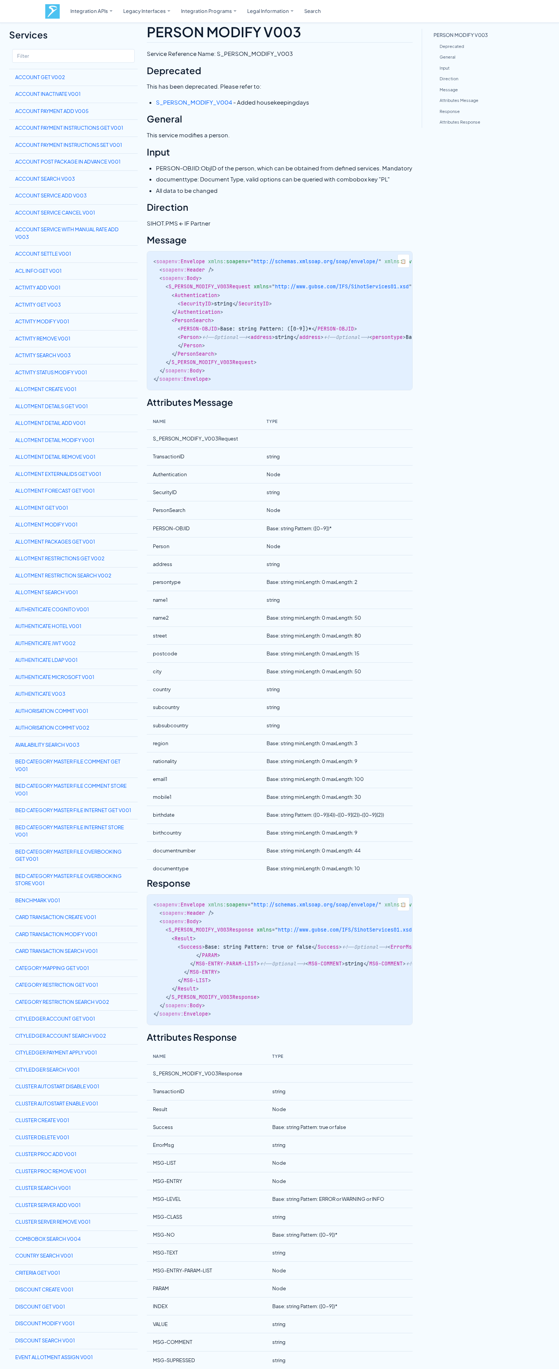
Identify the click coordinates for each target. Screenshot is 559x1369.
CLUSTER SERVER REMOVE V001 (53, 1222)
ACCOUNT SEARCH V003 (45, 179)
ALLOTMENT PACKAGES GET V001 (55, 542)
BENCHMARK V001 (37, 900)
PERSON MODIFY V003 (461, 34)
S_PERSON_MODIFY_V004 (194, 102)
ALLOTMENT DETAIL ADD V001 (50, 423)
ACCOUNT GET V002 (40, 77)
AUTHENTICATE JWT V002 (45, 643)
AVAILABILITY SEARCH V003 (47, 745)
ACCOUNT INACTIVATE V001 (48, 94)
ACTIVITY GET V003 (38, 305)
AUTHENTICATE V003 (40, 694)
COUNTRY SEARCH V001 (44, 1256)
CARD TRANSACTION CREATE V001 (55, 917)
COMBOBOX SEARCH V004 (48, 1239)
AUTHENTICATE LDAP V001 (46, 660)
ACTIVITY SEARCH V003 (43, 355)
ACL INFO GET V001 (38, 271)
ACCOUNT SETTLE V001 (43, 254)
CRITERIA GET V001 (37, 1273)
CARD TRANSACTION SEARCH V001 (56, 951)
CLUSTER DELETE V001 (42, 1137)
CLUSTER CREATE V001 (42, 1120)
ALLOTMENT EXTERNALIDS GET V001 (58, 474)
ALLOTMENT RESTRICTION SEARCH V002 (63, 575)
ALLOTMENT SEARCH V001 (46, 592)
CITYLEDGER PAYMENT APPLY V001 (56, 1052)
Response (450, 111)
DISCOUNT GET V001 (40, 1307)
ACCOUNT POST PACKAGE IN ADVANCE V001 (68, 162)
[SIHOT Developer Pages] (52, 11)
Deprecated (452, 46)
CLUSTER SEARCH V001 (43, 1188)
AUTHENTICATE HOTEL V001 (48, 626)
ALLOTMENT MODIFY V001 (46, 525)
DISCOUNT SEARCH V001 (45, 1340)
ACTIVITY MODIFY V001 (42, 321)
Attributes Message (459, 100)
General (448, 56)
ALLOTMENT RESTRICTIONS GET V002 (60, 558)
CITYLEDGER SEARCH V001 (47, 1070)
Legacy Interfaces (144, 10)
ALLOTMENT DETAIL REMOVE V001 (55, 457)
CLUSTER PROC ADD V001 (45, 1154)
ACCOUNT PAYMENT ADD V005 (52, 111)
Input (444, 67)
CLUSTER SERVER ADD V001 (48, 1205)
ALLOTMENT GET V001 (41, 508)
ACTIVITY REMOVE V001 (42, 338)
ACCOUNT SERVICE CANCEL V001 (55, 213)
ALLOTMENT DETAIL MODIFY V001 (54, 440)
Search (312, 10)
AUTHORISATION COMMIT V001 (51, 711)
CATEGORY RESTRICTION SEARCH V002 (62, 1002)
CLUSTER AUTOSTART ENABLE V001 (56, 1103)
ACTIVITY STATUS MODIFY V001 (51, 372)
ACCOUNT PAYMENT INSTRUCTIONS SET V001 (68, 145)
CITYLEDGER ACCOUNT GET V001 (55, 1019)
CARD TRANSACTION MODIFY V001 (56, 934)
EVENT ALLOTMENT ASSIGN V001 (54, 1357)
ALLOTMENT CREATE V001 (45, 389)
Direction (449, 78)
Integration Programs (206, 10)
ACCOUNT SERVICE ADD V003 (51, 195)
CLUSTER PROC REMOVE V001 (50, 1171)
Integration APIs (89, 10)
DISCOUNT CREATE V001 (44, 1289)
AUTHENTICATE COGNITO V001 (52, 609)
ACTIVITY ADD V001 (37, 288)
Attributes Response (460, 121)
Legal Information (268, 10)
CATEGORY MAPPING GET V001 (52, 968)
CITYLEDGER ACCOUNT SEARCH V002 (60, 1036)
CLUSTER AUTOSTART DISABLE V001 (57, 1086)
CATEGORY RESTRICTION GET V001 (56, 985)
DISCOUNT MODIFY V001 (45, 1323)
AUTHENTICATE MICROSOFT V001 (54, 677)
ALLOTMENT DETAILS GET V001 (51, 406)
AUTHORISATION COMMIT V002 (52, 728)
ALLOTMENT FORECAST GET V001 (55, 491)
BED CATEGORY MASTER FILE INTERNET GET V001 (73, 810)
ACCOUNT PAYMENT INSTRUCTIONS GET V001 (69, 128)
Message (449, 89)
